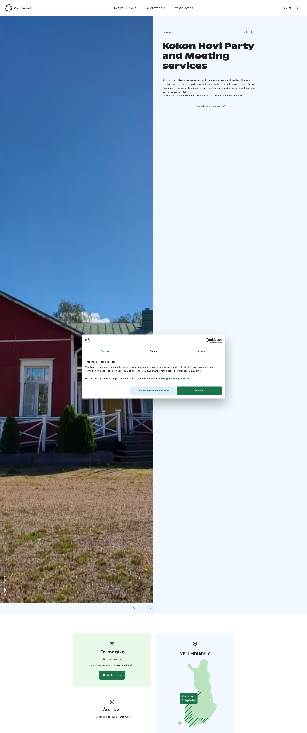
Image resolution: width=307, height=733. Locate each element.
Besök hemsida (112, 675)
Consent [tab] (105, 351)
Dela (245, 32)
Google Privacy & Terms (175, 378)
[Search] (298, 8)
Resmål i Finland (125, 8)
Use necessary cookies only (153, 390)
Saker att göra (155, 8)
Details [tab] (153, 351)
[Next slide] (150, 608)
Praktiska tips (183, 8)
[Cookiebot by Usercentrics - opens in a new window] (208, 340)
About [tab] (201, 351)
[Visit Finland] (18, 8)
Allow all (199, 390)
